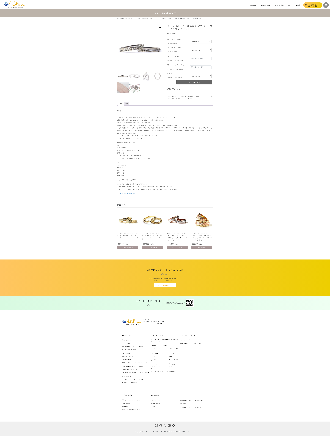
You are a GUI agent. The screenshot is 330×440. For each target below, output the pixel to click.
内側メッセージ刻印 (172, 56)
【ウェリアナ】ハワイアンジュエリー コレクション (163, 353)
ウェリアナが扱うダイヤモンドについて (131, 376)
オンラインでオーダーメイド (187, 340)
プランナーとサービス (127, 359)
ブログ (182, 395)
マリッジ (183, 98)
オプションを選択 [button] (127, 247)
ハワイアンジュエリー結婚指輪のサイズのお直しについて (135, 372)
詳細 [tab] (126, 104)
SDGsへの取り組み (155, 403)
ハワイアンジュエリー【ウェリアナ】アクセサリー (163, 371)
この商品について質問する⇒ (126, 193)
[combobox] (200, 41)
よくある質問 (125, 406)
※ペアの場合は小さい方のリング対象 (175, 60)
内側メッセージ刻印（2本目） (175, 65)
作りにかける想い (126, 343)
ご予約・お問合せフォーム (128, 403)
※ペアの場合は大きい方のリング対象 (175, 69)
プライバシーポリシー (156, 400)
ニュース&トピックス (187, 335)
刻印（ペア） (193, 98)
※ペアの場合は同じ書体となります (174, 77)
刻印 (188, 98)
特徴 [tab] (121, 104)
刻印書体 (169, 74)
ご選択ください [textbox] (200, 42)
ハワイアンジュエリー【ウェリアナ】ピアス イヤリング (164, 364)
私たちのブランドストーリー (128, 340)
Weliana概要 (155, 395)
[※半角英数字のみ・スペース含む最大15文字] (178, 56)
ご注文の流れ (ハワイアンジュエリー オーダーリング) (134, 369)
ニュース (289, 5)
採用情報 (153, 406)
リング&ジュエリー (266, 5)
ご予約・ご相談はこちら (165, 285)
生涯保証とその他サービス (128, 356)
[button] (160, 27)
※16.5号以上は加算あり (172, 43)
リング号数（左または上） (174, 39)
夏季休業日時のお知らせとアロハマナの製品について (192, 343)
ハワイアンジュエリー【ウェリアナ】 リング (161, 356)
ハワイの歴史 (183, 403)
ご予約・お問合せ (279, 5)
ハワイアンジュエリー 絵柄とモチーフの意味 (132, 379)
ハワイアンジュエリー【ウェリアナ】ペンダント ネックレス (164, 360)
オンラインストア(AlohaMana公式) (130, 382)
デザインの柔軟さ (126, 353)
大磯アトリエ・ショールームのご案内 (131, 400)
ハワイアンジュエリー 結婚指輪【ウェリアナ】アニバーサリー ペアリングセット (164, 340)
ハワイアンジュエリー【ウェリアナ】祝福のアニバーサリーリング (164, 349)
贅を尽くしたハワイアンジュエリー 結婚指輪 (132, 346)
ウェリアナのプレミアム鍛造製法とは (131, 349)
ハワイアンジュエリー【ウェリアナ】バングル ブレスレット (164, 367)
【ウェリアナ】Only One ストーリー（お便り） (133, 366)
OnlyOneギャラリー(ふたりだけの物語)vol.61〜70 (191, 407)
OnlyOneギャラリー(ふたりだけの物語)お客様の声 (191, 400)
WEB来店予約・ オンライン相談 (313, 5)
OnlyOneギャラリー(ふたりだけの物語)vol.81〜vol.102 (134, 363)
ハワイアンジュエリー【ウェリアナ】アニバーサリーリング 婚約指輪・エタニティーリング (164, 344)
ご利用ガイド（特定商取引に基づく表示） (132, 409)
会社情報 (298, 5)
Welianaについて (253, 5)
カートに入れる (193, 82)
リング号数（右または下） (174, 48)
